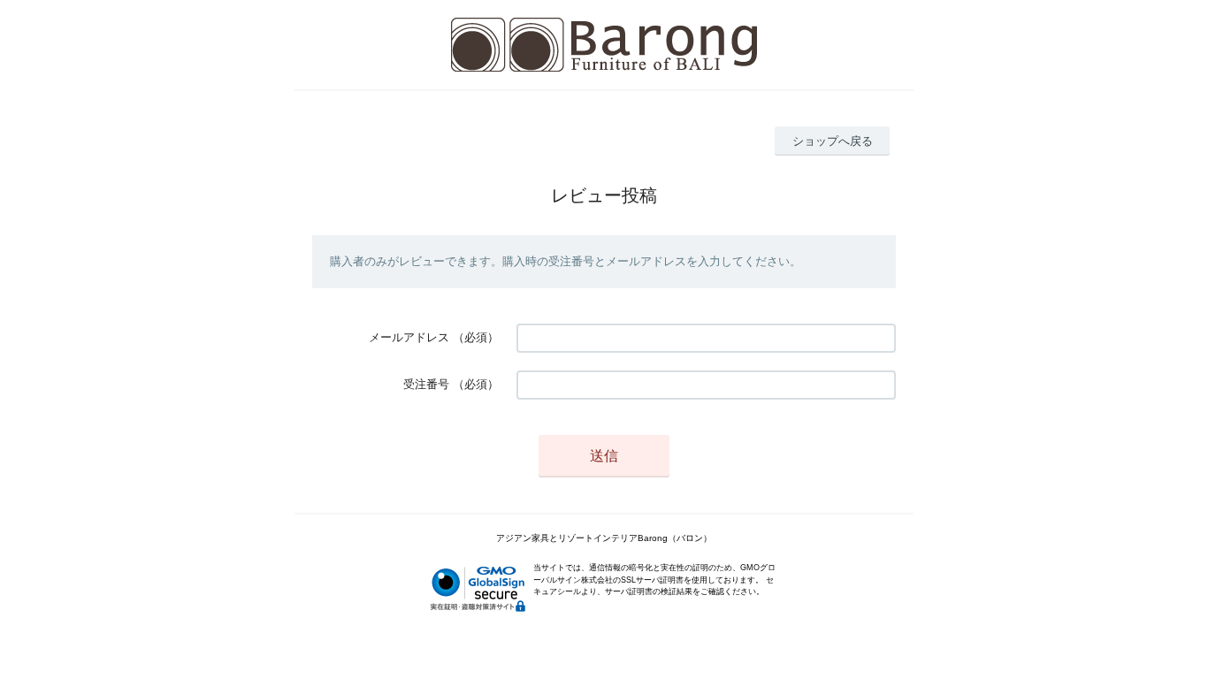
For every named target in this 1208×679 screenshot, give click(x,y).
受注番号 (426, 384)
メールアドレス (409, 337)
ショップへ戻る (832, 141)
